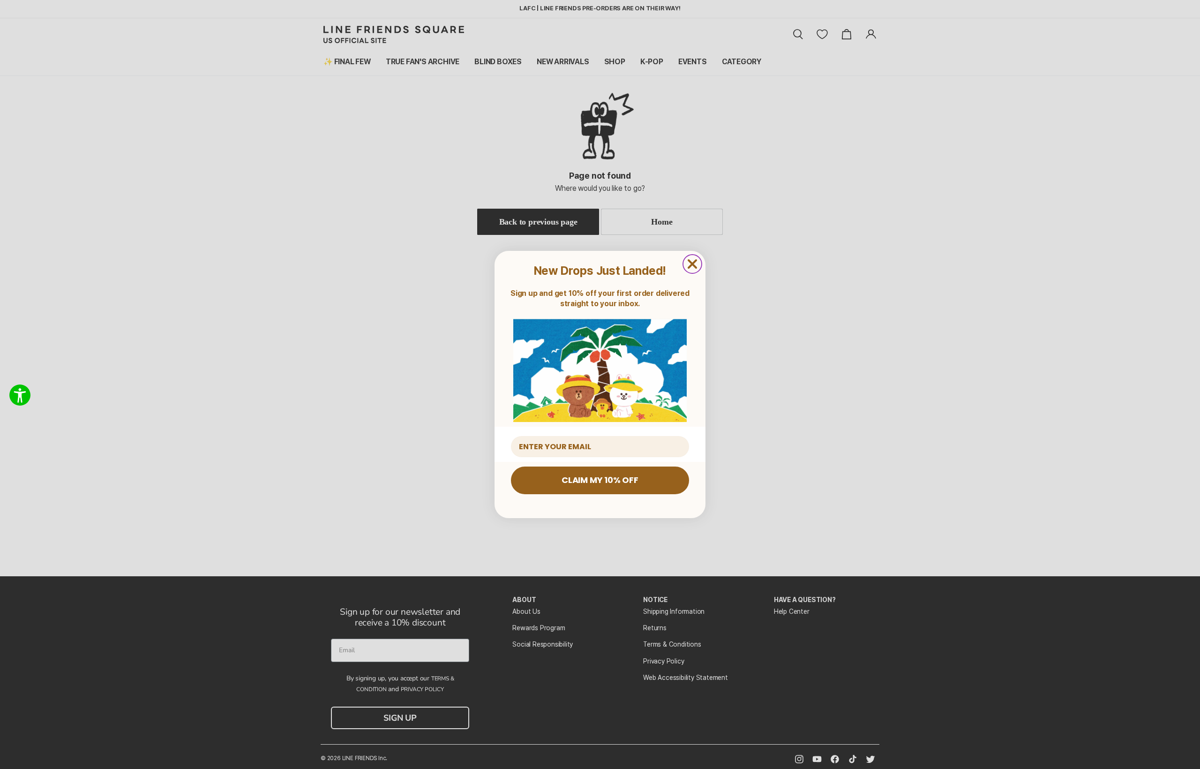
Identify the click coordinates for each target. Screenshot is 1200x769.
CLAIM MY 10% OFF (600, 480)
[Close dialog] (692, 264)
